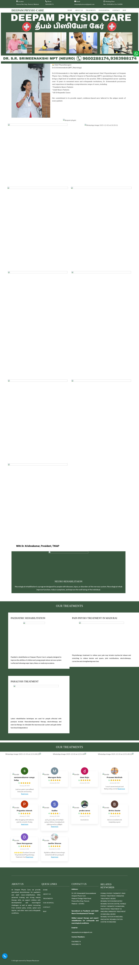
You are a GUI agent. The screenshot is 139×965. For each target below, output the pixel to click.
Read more (24, 794)
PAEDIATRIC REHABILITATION (28, 618)
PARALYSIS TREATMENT (25, 681)
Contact (116, 10)
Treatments (91, 10)
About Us (79, 10)
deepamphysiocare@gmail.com (82, 932)
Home (70, 10)
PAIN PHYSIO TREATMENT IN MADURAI (94, 618)
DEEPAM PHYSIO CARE (27, 10)
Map (124, 10)
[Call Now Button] (5, 956)
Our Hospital (104, 10)
